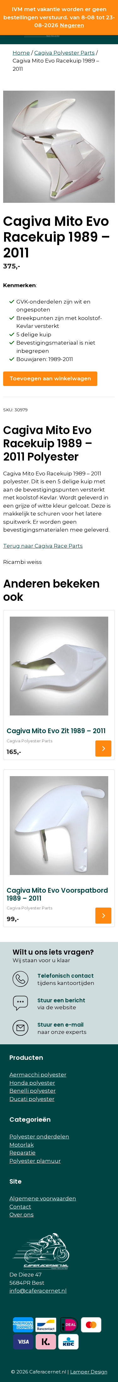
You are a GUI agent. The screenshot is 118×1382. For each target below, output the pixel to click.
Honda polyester (32, 1083)
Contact (20, 1207)
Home (21, 53)
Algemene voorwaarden (42, 1198)
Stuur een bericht (61, 1000)
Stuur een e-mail (60, 1025)
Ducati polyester (31, 1099)
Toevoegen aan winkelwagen (50, 378)
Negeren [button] (72, 25)
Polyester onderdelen (39, 1136)
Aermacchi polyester (37, 1074)
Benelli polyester (32, 1091)
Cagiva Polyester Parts (64, 53)
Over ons (21, 1214)
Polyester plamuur (35, 1161)
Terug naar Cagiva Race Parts (43, 546)
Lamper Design (88, 1372)
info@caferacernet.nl (38, 1291)
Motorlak (21, 1145)
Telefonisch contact (65, 976)
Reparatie (22, 1153)
